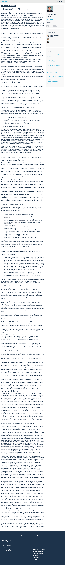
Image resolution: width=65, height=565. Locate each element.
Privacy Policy (36, 557)
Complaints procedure (38, 551)
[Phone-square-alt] (50, 19)
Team (34, 540)
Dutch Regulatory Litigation (23, 553)
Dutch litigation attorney (20, 208)
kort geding (14, 40)
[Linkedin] (52, 19)
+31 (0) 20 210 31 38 (7, 545)
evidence (15, 123)
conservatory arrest (16, 222)
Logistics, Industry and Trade (52, 26)
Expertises (20, 536)
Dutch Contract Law (22, 540)
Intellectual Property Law (23, 555)
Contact (35, 544)
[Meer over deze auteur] (50, 9)
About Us (35, 538)
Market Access (21, 549)
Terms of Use (36, 555)
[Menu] (62, 1)
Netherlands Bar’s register (38, 553)
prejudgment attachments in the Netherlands (23, 220)
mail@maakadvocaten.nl (8, 547)
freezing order (7, 223)
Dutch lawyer (15, 17)
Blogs (34, 542)
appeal (20, 243)
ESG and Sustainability (22, 551)
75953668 (7, 549)
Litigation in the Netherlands (51, 25)
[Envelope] (47, 19)
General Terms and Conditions (39, 549)
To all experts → (49, 45)
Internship (35, 559)
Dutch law (34, 13)
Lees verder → (49, 63)
